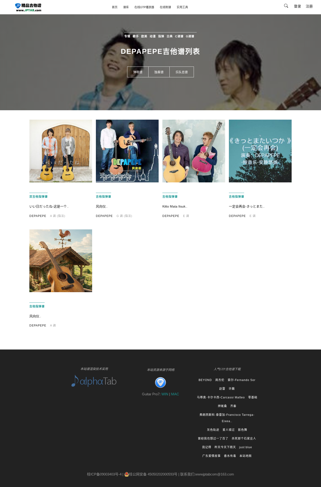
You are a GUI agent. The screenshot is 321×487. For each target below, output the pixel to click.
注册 (309, 6)
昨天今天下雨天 (225, 447)
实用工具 (182, 7)
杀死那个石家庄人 (244, 438)
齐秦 (233, 406)
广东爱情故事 (211, 456)
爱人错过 (229, 430)
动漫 (153, 36)
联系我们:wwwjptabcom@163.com (207, 474)
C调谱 (179, 36)
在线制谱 (165, 7)
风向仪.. (102, 206)
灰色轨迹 (213, 430)
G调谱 (190, 36)
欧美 (144, 36)
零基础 (252, 397)
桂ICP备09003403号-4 (104, 474)
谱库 (126, 7)
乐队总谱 (182, 72)
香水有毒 (230, 456)
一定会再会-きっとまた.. (247, 206)
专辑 (127, 36)
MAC (175, 394)
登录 (297, 6)
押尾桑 (222, 406)
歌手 (136, 36)
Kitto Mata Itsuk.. (174, 206)
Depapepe (37, 216)
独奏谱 (159, 72)
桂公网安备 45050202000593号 (153, 474)
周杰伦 (219, 380)
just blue (245, 447)
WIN (165, 394)
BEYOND (205, 380)
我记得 (206, 447)
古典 (170, 36)
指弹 (161, 36)
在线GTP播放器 (144, 7)
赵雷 (222, 388)
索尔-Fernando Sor (241, 380)
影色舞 (242, 430)
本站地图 (245, 456)
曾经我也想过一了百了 (213, 438)
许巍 (232, 388)
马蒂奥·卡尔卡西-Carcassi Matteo (221, 397)
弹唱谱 (137, 72)
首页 (114, 7)
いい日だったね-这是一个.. (49, 206)
